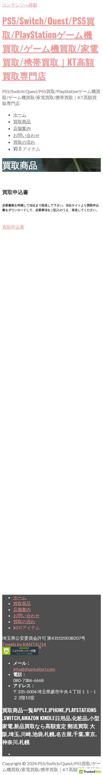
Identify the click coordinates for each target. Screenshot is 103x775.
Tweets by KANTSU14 (24, 644)
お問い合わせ (26, 135)
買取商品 (22, 121)
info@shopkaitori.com (34, 669)
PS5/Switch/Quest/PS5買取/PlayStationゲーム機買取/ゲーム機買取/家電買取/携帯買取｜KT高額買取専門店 (50, 48)
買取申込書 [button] (13, 226)
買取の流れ (24, 142)
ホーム (19, 114)
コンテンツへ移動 (19, 4)
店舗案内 (22, 128)
